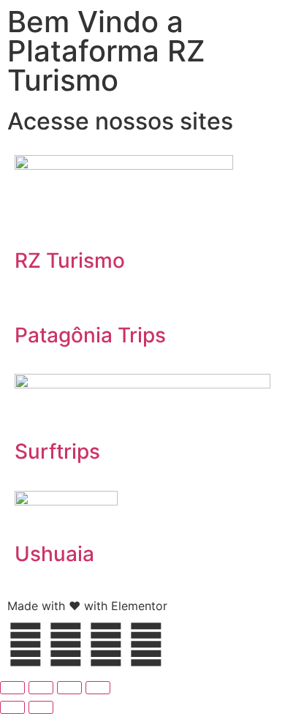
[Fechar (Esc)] (98, 687)
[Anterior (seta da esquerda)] (12, 707)
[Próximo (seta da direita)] (40, 707)
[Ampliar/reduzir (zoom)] (12, 687)
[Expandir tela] (40, 687)
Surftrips (57, 451)
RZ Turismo (70, 260)
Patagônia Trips (90, 335)
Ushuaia (54, 553)
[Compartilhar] (69, 687)
